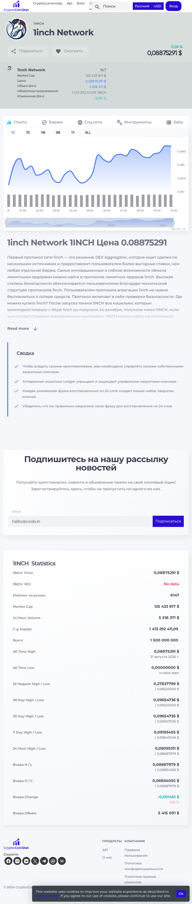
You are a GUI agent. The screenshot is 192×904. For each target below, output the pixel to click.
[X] (35, 861)
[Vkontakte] (26, 861)
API (105, 850)
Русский (142, 6)
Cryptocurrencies (47, 3)
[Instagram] (17, 861)
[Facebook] (8, 861)
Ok (181, 894)
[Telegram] (44, 861)
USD (157, 6)
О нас (107, 857)
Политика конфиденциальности (144, 866)
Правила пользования (136, 853)
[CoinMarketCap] (53, 861)
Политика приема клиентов (140, 879)
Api (69, 3)
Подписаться (168, 521)
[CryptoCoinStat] (16, 6)
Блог (81, 3)
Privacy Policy (47, 896)
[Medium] (62, 861)
